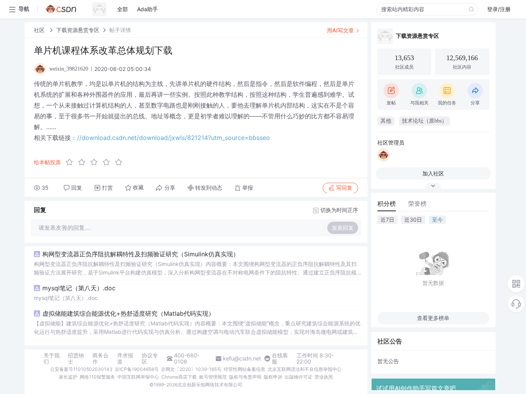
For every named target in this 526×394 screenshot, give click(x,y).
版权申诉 (273, 377)
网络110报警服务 (97, 377)
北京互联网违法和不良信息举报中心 (305, 369)
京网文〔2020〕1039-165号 (191, 369)
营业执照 (324, 377)
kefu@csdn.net (242, 358)
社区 (40, 30)
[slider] (96, 162)
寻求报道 (125, 358)
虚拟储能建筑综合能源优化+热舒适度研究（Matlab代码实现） (128, 313)
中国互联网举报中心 (138, 377)
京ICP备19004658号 (137, 369)
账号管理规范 (213, 377)
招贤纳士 (76, 358)
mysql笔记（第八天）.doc (79, 288)
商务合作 (100, 358)
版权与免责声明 (245, 377)
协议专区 (150, 358)
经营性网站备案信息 (244, 369)
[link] (40, 30)
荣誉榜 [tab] (417, 203)
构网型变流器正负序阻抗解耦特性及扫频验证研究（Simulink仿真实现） (140, 254)
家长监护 (68, 377)
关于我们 (52, 358)
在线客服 (280, 358)
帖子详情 (120, 30)
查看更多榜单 (433, 318)
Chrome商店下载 (179, 377)
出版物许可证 (298, 377)
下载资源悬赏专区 (77, 30)
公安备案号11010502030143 (81, 369)
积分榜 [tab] (386, 203)
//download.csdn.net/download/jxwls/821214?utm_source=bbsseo (173, 137)
